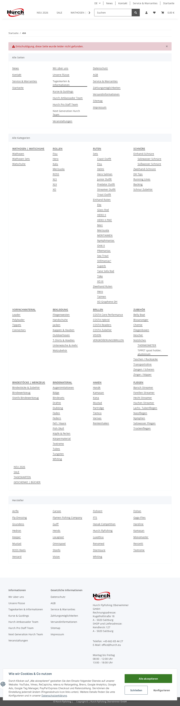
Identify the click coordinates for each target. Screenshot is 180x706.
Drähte (57, 402)
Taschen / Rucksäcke (145, 359)
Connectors (19, 330)
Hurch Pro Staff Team (65, 104)
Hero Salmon (104, 174)
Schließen (136, 690)
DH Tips (138, 174)
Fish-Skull (58, 428)
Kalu (55, 164)
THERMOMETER (147, 345)
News (109, 3)
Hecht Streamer (142, 397)
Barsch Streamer (143, 387)
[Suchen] (136, 12)
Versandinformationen (106, 94)
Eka (99, 204)
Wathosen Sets (21, 158)
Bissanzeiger (140, 319)
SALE (16, 472)
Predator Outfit (106, 184)
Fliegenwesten (61, 314)
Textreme (58, 443)
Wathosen (18, 153)
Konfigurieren (161, 690)
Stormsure (99, 550)
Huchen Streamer (143, 402)
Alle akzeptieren (148, 678)
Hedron (16, 530)
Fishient (97, 511)
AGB (95, 74)
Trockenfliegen (142, 428)
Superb (101, 266)
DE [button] (96, 3)
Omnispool (59, 543)
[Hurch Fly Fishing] (15, 12)
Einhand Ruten (102, 199)
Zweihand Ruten (102, 286)
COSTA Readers (102, 325)
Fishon (137, 511)
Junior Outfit (104, 179)
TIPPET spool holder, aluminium (149, 352)
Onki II (101, 245)
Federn (57, 418)
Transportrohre (142, 364)
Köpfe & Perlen (61, 433)
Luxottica (98, 537)
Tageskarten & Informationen (61, 83)
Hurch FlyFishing (102, 530)
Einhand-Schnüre (143, 153)
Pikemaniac (104, 250)
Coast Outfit (104, 158)
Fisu (55, 153)
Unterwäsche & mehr (65, 345)
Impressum (99, 107)
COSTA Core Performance (108, 314)
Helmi (100, 169)
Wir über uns (60, 68)
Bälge (56, 392)
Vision (56, 556)
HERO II (101, 215)
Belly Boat (139, 314)
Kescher (138, 335)
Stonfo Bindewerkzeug (25, 397)
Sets (95, 153)
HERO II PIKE (104, 220)
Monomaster (140, 537)
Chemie (137, 325)
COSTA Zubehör (102, 330)
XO (54, 189)
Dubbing (58, 408)
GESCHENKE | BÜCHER (27, 482)
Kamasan (98, 392)
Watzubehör (60, 350)
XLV (55, 184)
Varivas (97, 418)
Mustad (97, 402)
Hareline (138, 524)
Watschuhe (18, 164)
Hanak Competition (104, 524)
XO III (100, 281)
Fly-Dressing (19, 517)
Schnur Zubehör (143, 189)
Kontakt (122, 3)
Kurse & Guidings (63, 91)
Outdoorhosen (61, 335)
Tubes (56, 448)
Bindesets (58, 397)
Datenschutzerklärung (54, 695)
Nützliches (139, 340)
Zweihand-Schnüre (144, 169)
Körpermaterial (62, 438)
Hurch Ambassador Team (68, 98)
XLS (55, 179)
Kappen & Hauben (63, 330)
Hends (56, 530)
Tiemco (97, 413)
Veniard (16, 556)
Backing (138, 184)
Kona (96, 397)
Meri (100, 225)
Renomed (98, 543)
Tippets (16, 325)
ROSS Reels (19, 550)
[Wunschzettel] (154, 13)
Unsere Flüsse (61, 74)
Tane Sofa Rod (105, 271)
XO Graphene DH (107, 301)
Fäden (56, 413)
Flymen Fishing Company (67, 517)
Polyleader (18, 319)
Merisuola (59, 169)
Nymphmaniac (105, 240)
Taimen (101, 296)
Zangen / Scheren (143, 369)
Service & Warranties (145, 3)
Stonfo (56, 550)
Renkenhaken (101, 423)
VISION (97, 335)
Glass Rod (103, 209)
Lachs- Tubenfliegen (145, 408)
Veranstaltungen (62, 121)
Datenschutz (100, 68)
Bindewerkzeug (21, 392)
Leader (16, 314)
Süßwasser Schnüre (149, 164)
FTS (95, 517)
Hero (55, 158)
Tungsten (58, 453)
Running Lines (141, 179)
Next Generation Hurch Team (66, 112)
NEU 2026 (19, 466)
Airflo (15, 511)
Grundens (18, 524)
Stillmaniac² (104, 260)
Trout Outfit (104, 194)
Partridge (98, 408)
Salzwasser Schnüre (149, 158)
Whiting (57, 459)
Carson (57, 511)
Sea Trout (102, 255)
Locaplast (58, 537)
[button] (146, 13)
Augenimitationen (63, 387)
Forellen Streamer (144, 392)
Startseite (168, 3)
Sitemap (98, 100)
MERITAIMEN (104, 235)
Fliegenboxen (141, 330)
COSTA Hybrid (101, 319)
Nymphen (139, 418)
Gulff (56, 524)
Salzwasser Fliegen (144, 423)
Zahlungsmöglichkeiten (106, 87)
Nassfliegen (140, 413)
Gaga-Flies (139, 517)
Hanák (96, 387)
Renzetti (138, 543)
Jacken (56, 325)
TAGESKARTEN (22, 477)
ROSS (56, 174)
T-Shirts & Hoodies (64, 340)
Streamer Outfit (106, 189)
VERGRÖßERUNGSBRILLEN (108, 340)
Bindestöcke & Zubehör (26, 387)
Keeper (16, 537)
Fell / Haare (59, 423)
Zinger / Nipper (142, 374)
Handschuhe (60, 319)
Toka (100, 276)
